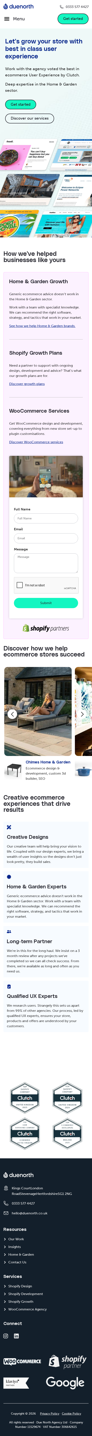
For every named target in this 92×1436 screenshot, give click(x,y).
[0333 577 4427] (62, 7)
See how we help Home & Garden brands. (42, 326)
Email (18, 529)
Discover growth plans (27, 384)
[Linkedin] (16, 1336)
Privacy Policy (49, 1413)
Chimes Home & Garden (48, 762)
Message (21, 549)
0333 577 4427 (77, 7)
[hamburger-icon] (14, 18)
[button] (12, 714)
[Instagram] (5, 1336)
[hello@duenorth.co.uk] (6, 1213)
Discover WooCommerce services (36, 442)
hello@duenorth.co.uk (29, 1213)
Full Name (22, 509)
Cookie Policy (71, 1413)
